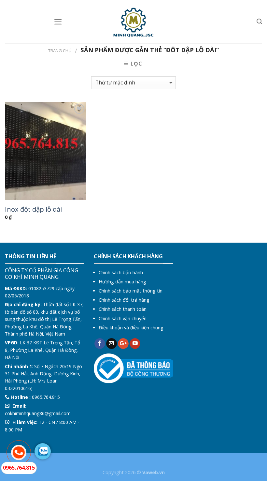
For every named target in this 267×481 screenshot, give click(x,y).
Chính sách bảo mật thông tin (130, 291)
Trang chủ (59, 50)
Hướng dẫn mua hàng (122, 281)
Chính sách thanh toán (123, 309)
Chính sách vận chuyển (123, 318)
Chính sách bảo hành (121, 272)
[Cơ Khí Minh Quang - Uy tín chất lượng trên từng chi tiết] (133, 22)
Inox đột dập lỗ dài (33, 209)
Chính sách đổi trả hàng (124, 300)
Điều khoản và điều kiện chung (131, 327)
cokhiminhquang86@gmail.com (38, 413)
